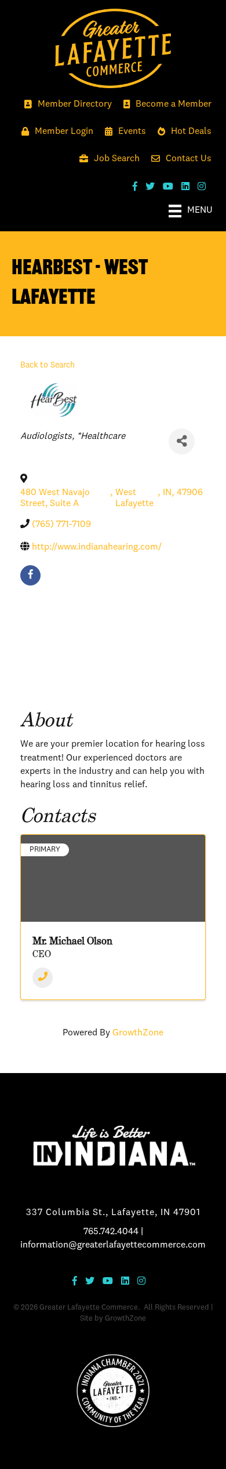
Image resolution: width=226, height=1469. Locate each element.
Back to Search (47, 365)
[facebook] (30, 575)
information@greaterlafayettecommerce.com (113, 1245)
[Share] (182, 441)
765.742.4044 (110, 1232)
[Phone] (42, 978)
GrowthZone (137, 1033)
